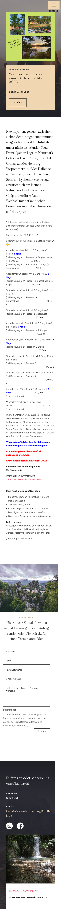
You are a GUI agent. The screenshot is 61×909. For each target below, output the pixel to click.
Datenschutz (30, 891)
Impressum (15, 891)
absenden (42, 731)
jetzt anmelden (19, 92)
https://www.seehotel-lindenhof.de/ (24, 479)
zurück (18, 102)
